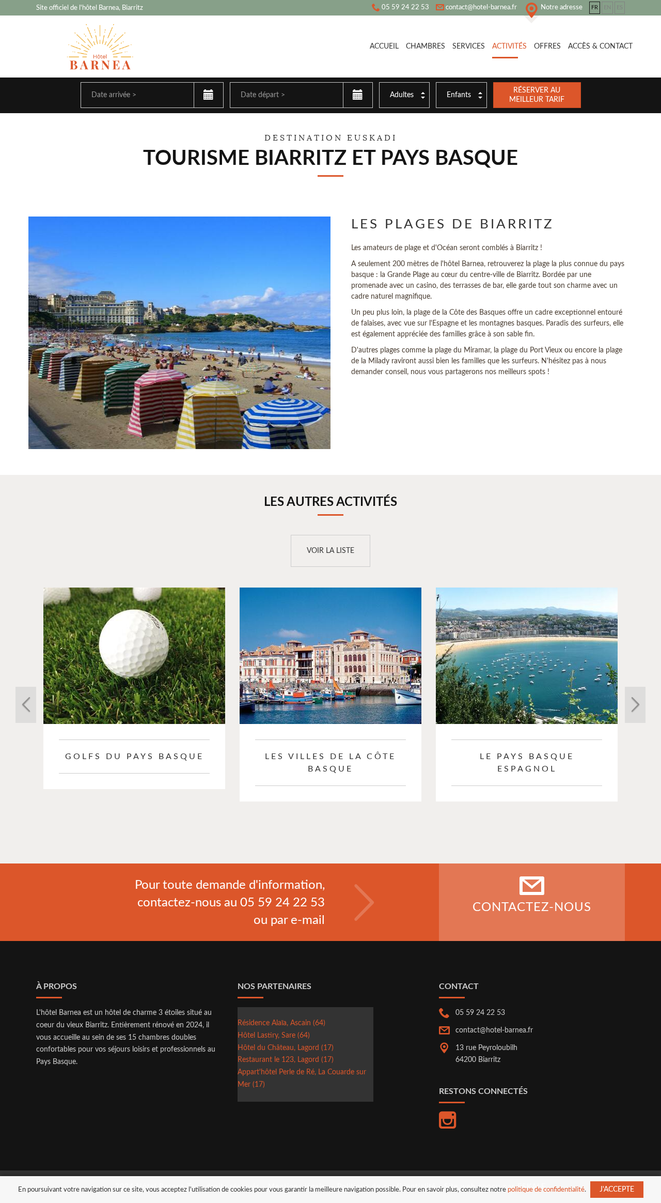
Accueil (384, 46)
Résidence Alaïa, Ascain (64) (281, 1023)
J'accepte (617, 1189)
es (620, 7)
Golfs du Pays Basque (134, 756)
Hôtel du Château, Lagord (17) (286, 1048)
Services (468, 46)
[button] (80, 705)
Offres (547, 46)
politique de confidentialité (546, 1189)
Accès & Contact (600, 46)
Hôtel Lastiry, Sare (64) (274, 1035)
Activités (509, 46)
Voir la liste (330, 550)
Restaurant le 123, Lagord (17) (286, 1059)
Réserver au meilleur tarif (536, 95)
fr (594, 7)
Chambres (425, 46)
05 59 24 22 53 (282, 903)
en (607, 7)
